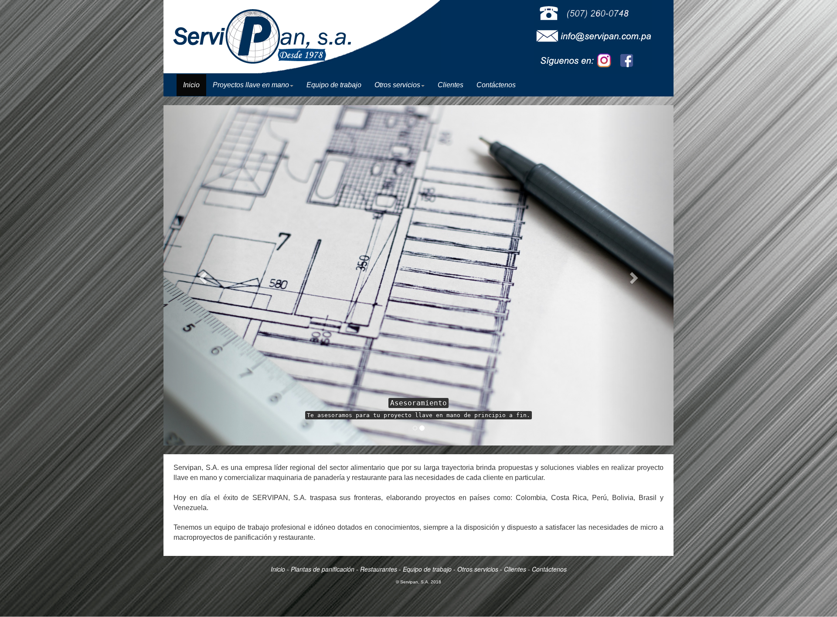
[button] (201, 275)
